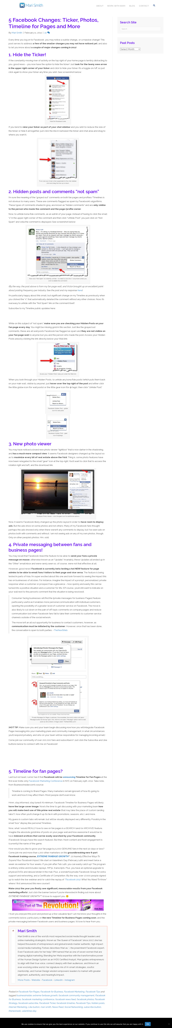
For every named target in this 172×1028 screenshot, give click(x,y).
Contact (144, 6)
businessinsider (24, 995)
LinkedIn (58, 980)
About (100, 6)
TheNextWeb (61, 630)
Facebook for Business (51, 991)
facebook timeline (65, 1003)
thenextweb (15, 1011)
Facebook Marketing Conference (46, 781)
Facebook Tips (92, 991)
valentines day (29, 1011)
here (79, 290)
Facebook (47, 980)
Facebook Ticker (47, 1003)
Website (35, 980)
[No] (169, 1024)
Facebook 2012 (72, 879)
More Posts (24, 980)
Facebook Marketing (74, 991)
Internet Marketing (18, 1007)
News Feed (57, 1007)
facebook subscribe (28, 1003)
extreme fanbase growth (45, 995)
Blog (132, 6)
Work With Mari (116, 6)
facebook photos (85, 999)
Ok (147, 1024)
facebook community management (76, 995)
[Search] (154, 5)
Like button (33, 1007)
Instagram (70, 980)
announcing (69, 777)
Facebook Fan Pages (28, 991)
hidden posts (97, 1003)
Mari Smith (27, 931)
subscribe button (92, 1007)
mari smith (45, 1007)
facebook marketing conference (38, 999)
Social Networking (73, 1007)
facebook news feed (65, 999)
